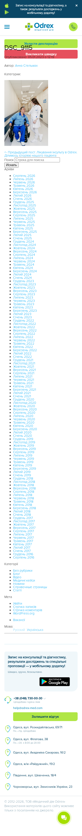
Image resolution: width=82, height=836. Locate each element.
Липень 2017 (22, 534)
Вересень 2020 (25, 409)
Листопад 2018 (24, 482)
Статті (17, 590)
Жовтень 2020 (24, 406)
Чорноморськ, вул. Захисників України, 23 (42, 787)
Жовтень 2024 (24, 248)
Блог (16, 574)
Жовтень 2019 (23, 446)
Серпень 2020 (24, 413)
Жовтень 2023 (24, 288)
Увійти (17, 603)
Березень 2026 (25, 192)
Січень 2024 (22, 278)
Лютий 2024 (22, 274)
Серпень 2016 (23, 557)
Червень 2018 (23, 498)
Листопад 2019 (24, 442)
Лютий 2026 (22, 195)
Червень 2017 (23, 538)
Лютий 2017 (21, 548)
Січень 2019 (22, 475)
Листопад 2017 (24, 521)
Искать (11, 165)
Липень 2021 (22, 376)
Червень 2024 (24, 261)
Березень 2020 (25, 429)
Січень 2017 (22, 551)
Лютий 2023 (22, 314)
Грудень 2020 (23, 399)
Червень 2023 (24, 301)
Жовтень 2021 (23, 367)
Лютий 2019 (22, 472)
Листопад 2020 (24, 403)
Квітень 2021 (22, 386)
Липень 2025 (23, 218)
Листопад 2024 (24, 245)
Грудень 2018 (23, 478)
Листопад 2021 (24, 363)
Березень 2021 (24, 390)
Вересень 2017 (24, 528)
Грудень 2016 (23, 554)
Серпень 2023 (24, 294)
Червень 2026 (24, 182)
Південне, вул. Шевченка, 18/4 (34, 775)
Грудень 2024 (23, 241)
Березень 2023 (25, 311)
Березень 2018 (24, 508)
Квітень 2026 (23, 189)
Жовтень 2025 (24, 209)
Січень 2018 (22, 515)
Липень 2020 (23, 416)
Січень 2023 (22, 317)
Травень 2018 (23, 501)
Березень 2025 (25, 232)
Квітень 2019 (22, 465)
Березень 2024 (25, 271)
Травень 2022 (23, 343)
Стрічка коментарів (27, 610)
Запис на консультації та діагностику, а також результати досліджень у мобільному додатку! (41, 9)
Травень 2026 (23, 186)
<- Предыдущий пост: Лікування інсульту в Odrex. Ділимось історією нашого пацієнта (40, 154)
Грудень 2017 (23, 518)
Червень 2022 (24, 340)
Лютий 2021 (22, 393)
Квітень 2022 (23, 347)
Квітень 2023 (23, 307)
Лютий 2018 (22, 511)
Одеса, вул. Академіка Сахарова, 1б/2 (39, 752)
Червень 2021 (23, 380)
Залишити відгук (45, 716)
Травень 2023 (23, 304)
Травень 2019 (23, 462)
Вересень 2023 (25, 291)
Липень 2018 (22, 495)
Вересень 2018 (24, 488)
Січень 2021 (22, 396)
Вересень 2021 (24, 370)
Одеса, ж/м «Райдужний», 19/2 (34, 764)
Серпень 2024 (24, 255)
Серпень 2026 (24, 176)
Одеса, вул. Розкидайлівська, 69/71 (37, 728)
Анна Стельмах (26, 66)
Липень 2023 (23, 297)
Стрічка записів (24, 607)
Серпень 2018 (23, 492)
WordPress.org (24, 613)
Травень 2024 (23, 265)
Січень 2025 (22, 238)
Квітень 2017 (22, 544)
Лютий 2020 (22, 432)
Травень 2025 (23, 225)
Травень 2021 (23, 383)
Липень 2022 (23, 337)
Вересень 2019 (24, 449)
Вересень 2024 (25, 251)
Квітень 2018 (22, 505)
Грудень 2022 (23, 320)
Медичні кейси (24, 580)
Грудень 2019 (23, 439)
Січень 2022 (22, 357)
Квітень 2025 (23, 228)
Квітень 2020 (23, 426)
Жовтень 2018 (23, 485)
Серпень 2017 (23, 531)
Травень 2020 (23, 422)
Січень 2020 (22, 436)
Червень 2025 (24, 222)
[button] (7, 26)
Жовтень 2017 (23, 524)
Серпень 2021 (23, 373)
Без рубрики (22, 571)
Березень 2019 (24, 469)
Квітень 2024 (23, 268)
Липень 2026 (23, 179)
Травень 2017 (23, 541)
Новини (18, 584)
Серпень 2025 (24, 215)
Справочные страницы (30, 587)
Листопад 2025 (24, 205)
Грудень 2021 (23, 360)
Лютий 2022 (22, 353)
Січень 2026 (22, 199)
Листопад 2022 (24, 324)
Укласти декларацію (41, 43)
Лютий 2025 (22, 235)
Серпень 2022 (24, 334)
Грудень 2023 (23, 281)
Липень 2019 (22, 455)
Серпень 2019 (23, 452)
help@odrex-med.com (27, 708)
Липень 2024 (23, 258)
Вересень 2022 (25, 330)
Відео (17, 577)
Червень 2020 (24, 419)
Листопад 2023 (24, 284)
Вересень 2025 (25, 212)
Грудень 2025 (23, 202)
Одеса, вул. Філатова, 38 (30, 740)
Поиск (9, 160)
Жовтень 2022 (24, 327)
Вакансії (19, 620)
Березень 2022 (25, 350)
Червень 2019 (23, 459)
